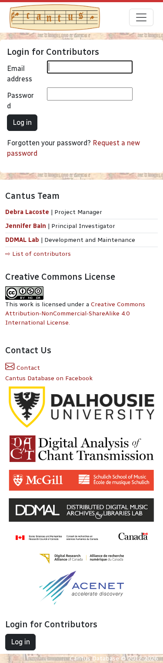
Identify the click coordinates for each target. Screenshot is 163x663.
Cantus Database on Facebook (49, 378)
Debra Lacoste (27, 212)
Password (20, 100)
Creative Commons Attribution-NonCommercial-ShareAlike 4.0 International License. (75, 313)
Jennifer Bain (26, 226)
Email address (19, 73)
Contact (27, 368)
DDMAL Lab (22, 240)
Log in (22, 122)
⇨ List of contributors (38, 254)
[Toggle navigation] (141, 17)
